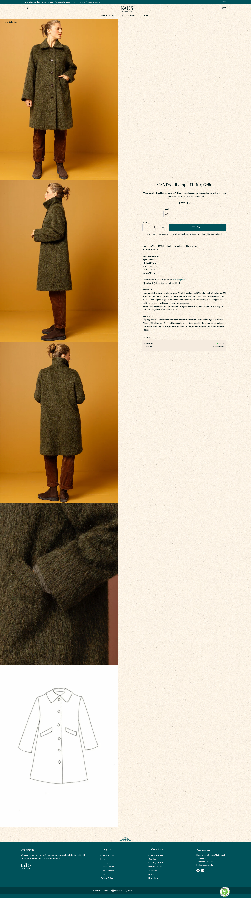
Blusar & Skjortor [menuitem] (107, 855)
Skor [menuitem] (146, 15)
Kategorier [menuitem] (106, 849)
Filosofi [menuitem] (151, 874)
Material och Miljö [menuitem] (155, 866)
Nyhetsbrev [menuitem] (153, 878)
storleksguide (179, 279)
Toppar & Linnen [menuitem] (107, 870)
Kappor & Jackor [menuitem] (107, 866)
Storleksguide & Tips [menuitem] (157, 863)
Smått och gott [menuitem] (156, 849)
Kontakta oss (203, 849)
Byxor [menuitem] (102, 859)
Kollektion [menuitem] (109, 15)
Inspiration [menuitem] (152, 870)
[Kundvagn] (223, 8)
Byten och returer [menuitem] (155, 855)
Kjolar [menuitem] (102, 874)
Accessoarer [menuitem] (129, 15)
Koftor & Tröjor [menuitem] (106, 878)
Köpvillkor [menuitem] (152, 859)
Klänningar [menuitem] (104, 863)
